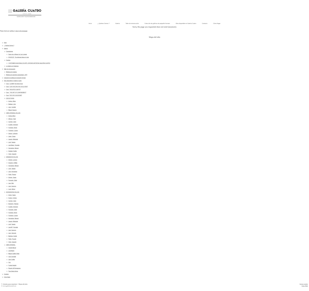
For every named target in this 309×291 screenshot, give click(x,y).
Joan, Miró (11, 183)
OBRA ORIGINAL (10, 245)
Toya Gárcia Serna (13, 271)
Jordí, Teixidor (12, 168)
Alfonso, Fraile (12, 119)
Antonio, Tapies (12, 177)
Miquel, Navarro (12, 110)
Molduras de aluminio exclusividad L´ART (16, 75)
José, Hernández (12, 171)
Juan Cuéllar (11, 259)
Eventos (8, 60)
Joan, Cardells (12, 107)
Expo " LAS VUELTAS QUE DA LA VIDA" (17, 86)
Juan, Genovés (12, 233)
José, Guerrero (12, 186)
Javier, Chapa (11, 136)
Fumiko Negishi (12, 265)
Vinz (9, 262)
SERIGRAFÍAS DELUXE (12, 192)
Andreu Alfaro (11, 116)
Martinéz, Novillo (12, 236)
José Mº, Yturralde (13, 227)
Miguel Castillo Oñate (13, 253)
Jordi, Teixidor (11, 142)
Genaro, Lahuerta (12, 133)
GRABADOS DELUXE (12, 157)
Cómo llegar (7, 277)
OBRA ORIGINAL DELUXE (13, 113)
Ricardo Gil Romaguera (14, 268)
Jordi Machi (11, 251)
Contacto (6, 274)
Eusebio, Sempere (13, 124)
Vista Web (305, 286)
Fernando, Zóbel (12, 180)
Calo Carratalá (12, 256)
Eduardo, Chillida (12, 163)
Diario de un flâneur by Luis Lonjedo (17, 54)
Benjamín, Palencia (13, 204)
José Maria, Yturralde (13, 145)
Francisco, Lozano (13, 130)
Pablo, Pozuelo (12, 239)
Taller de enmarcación (9, 69)
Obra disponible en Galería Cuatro (13, 81)
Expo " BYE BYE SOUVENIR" (14, 95)
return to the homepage (21, 31)
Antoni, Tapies (12, 195)
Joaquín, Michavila (13, 139)
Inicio (5, 42)
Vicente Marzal (12, 248)
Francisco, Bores (12, 127)
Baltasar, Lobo (12, 104)
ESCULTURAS (10, 98)
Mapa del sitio (23, 284)
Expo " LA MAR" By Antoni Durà (14, 84)
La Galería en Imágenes (12, 66)
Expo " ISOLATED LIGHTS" (13, 89)
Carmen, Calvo (12, 122)
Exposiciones (9, 51)
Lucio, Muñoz (11, 189)
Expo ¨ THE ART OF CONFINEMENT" (16, 92)
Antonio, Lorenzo (12, 160)
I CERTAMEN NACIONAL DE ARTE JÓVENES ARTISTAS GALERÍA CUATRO (29, 63)
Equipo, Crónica (12, 198)
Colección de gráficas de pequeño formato (15, 78)
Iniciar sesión (304, 284)
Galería (6, 48)
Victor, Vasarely (12, 154)
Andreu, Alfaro (12, 101)
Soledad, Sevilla (12, 151)
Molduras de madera (11, 72)
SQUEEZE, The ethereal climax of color (18, 57)
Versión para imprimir (10, 284)
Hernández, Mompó (13, 148)
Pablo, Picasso (12, 174)
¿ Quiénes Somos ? (9, 45)
